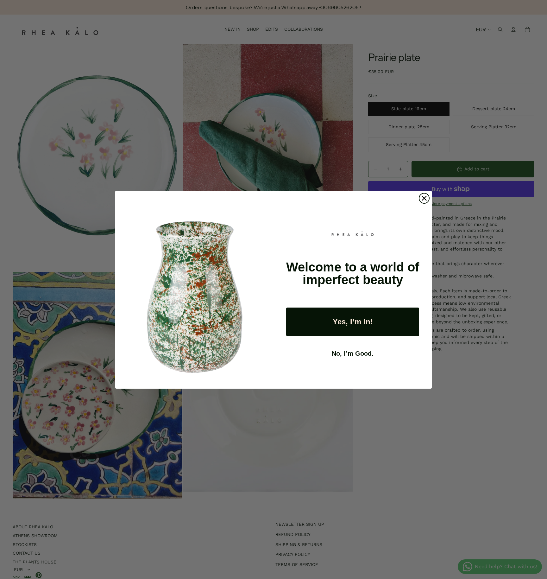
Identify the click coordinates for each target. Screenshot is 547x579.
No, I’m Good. (353, 353)
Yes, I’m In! (353, 321)
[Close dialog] (424, 198)
